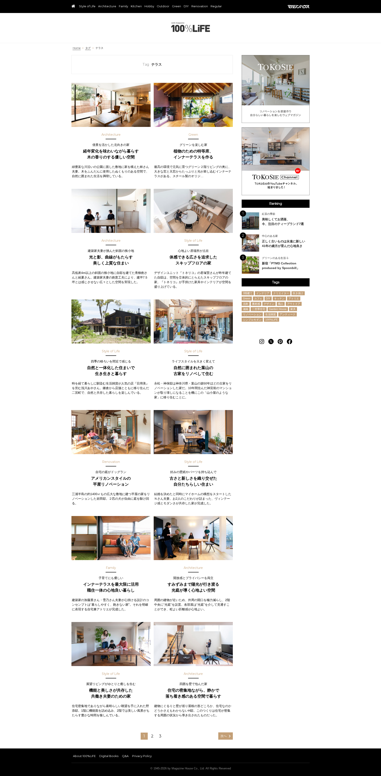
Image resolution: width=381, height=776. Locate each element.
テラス (99, 48)
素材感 (256, 303)
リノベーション (252, 314)
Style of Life (87, 6)
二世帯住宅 (258, 309)
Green (176, 6)
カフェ (258, 298)
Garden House (278, 309)
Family (123, 6)
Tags (275, 282)
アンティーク (287, 314)
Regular (216, 6)
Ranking (275, 204)
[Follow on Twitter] (271, 341)
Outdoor (163, 6)
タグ (88, 48)
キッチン (279, 298)
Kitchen (136, 6)
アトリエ (293, 298)
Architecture (107, 6)
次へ (223, 736)
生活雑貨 (270, 314)
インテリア (262, 293)
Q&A (125, 756)
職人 (280, 303)
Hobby (149, 6)
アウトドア (293, 303)
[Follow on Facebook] (289, 341)
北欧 (245, 303)
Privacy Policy (142, 756)
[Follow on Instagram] (261, 341)
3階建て (247, 293)
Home (76, 48)
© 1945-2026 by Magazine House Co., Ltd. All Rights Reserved (190, 768)
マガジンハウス (299, 6)
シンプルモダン (252, 319)
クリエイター (281, 293)
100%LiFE (190, 27)
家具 (293, 309)
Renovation (199, 6)
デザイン (269, 303)
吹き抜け (298, 293)
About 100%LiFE (84, 756)
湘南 (245, 309)
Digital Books (108, 756)
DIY (186, 6)
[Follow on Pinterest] (280, 341)
